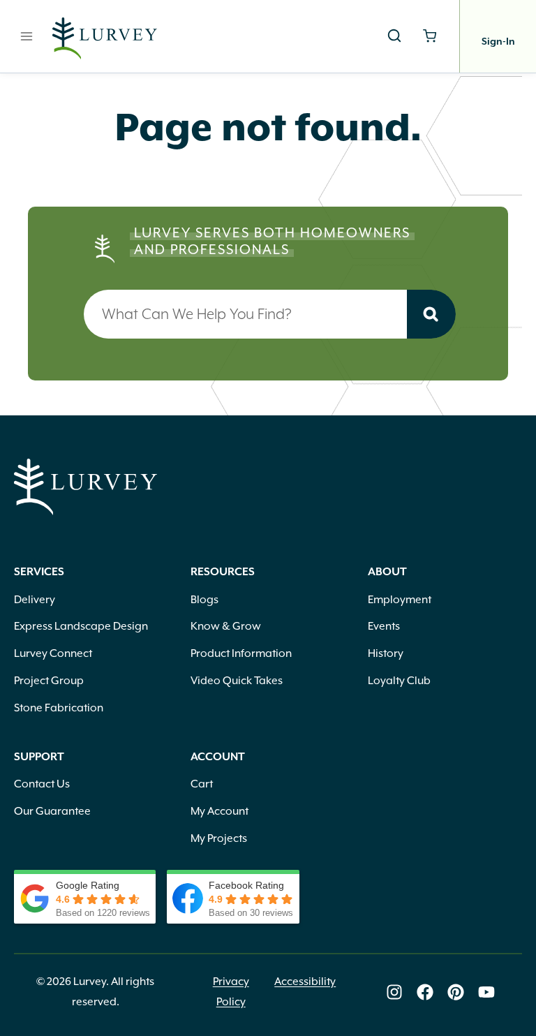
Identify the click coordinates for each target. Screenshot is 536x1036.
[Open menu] (27, 36)
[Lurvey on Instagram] (394, 992)
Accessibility (305, 981)
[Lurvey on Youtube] (486, 992)
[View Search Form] (394, 36)
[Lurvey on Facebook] (425, 992)
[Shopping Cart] (429, 36)
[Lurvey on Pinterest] (455, 992)
